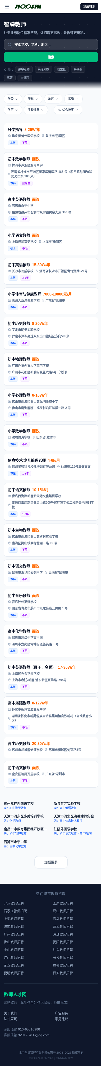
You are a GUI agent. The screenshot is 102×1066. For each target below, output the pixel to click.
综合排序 (68, 110)
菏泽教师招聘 (63, 926)
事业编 (78, 69)
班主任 (61, 69)
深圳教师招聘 (63, 934)
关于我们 (10, 1013)
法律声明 (10, 1019)
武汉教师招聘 (14, 965)
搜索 (51, 57)
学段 (11, 99)
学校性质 (33, 110)
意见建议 (61, 1019)
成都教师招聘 (63, 965)
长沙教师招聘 (63, 957)
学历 (11, 110)
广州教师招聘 (14, 934)
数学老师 (24, 69)
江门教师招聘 (14, 957)
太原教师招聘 (63, 903)
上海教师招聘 (14, 919)
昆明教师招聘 (14, 973)
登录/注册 (89, 6)
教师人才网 (15, 994)
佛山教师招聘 (14, 942)
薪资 (71, 99)
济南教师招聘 (14, 926)
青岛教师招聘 (63, 919)
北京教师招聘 (14, 903)
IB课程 (25, 78)
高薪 (10, 78)
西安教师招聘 (63, 973)
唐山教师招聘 (63, 911)
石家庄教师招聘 (15, 911)
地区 (51, 99)
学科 (31, 99)
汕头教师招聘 (63, 950)
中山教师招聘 (14, 950)
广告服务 (61, 1013)
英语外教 (43, 69)
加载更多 (51, 862)
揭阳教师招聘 (63, 942)
